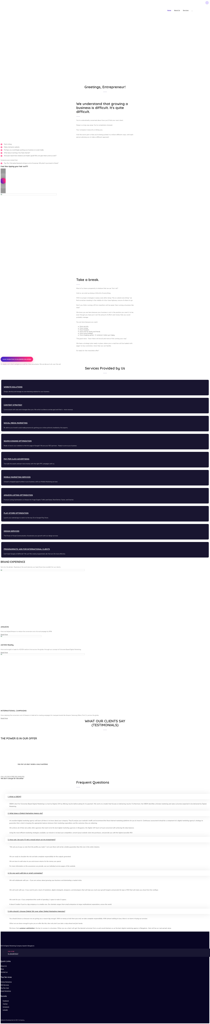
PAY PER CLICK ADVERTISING (16, 459)
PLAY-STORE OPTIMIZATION (16, 513)
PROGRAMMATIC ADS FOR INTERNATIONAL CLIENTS (27, 549)
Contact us (4, 972)
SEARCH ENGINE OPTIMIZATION (18, 441)
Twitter (5, 1004)
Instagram (6, 1007)
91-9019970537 (13, 954)
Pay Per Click (5, 988)
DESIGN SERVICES (11, 531)
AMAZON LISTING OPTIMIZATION (18, 495)
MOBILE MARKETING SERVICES (17, 477)
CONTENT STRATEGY (13, 405)
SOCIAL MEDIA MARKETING (15, 423)
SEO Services (5, 985)
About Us (4, 966)
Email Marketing (6, 991)
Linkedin (5, 1010)
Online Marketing (6, 982)
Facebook (6, 1001)
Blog (2, 969)
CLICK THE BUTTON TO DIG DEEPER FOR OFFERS (17, 359)
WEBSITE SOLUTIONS (13, 387)
